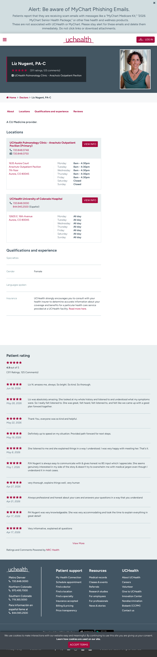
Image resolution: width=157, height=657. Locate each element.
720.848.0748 (21, 150)
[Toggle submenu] (4, 40)
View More (78, 543)
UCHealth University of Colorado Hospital (36, 198)
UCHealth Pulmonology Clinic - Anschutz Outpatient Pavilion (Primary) (42, 144)
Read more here (77, 308)
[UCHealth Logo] (17, 569)
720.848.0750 (21, 153)
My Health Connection (68, 577)
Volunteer (127, 586)
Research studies (98, 591)
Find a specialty (64, 596)
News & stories (97, 605)
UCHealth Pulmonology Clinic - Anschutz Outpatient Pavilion (48, 75)
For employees (97, 596)
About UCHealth (131, 577)
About (10, 111)
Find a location (64, 591)
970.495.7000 (20, 590)
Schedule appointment (68, 582)
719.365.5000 (19, 599)
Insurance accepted (67, 600)
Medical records (98, 577)
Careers (126, 582)
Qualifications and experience (52, 111)
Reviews (78, 111)
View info (90, 144)
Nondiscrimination (132, 600)
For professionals (98, 600)
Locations (24, 111)
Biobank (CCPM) (131, 605)
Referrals (94, 586)
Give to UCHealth (132, 591)
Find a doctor (63, 586)
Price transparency (66, 610)
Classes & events (98, 582)
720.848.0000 (21, 203)
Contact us (128, 610)
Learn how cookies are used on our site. (78, 639)
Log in (149, 39)
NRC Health (52, 549)
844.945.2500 (21, 206)
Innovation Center (132, 596)
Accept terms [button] (79, 644)
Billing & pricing (64, 605)
